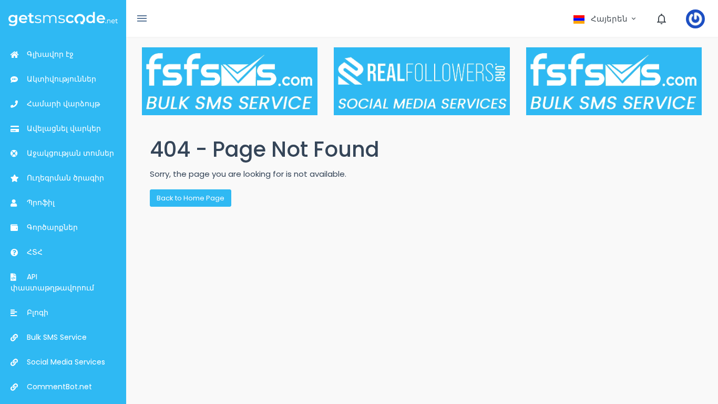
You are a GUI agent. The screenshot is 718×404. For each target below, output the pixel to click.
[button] (605, 19)
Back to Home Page (190, 198)
